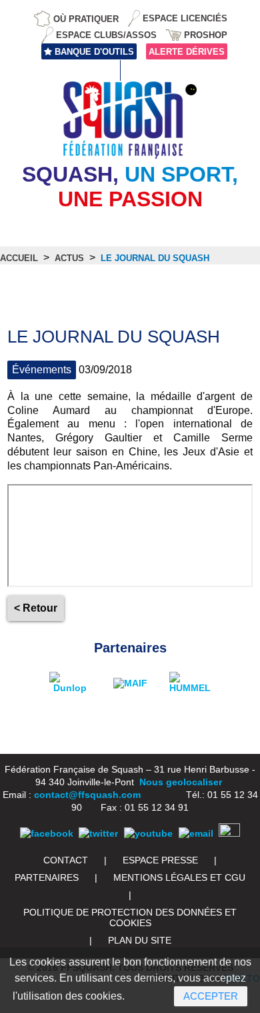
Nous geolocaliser (181, 782)
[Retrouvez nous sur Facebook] (46, 833)
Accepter (210, 996)
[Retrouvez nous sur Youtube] (148, 833)
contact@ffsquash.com (87, 794)
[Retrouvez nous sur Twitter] (98, 833)
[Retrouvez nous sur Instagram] (229, 833)
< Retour (35, 608)
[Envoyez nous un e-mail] (196, 833)
